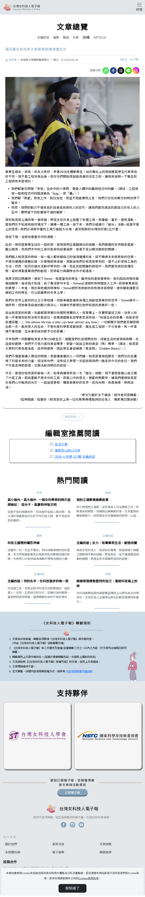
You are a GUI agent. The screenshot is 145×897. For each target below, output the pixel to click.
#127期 (134, 59)
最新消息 (58, 844)
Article (99, 37)
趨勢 (56, 37)
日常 (76, 37)
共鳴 (86, 38)
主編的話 (43, 37)
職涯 (66, 37)
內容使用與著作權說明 (79, 671)
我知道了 (72, 888)
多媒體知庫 (12, 852)
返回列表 (70, 416)
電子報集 (58, 852)
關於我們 (11, 844)
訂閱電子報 (72, 792)
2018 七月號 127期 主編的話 (75, 457)
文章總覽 (105, 844)
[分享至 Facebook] (113, 70)
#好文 (123, 59)
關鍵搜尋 (105, 852)
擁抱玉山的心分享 (67, 450)
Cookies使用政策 (88, 878)
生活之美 (61, 444)
